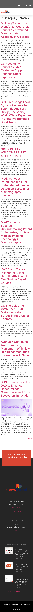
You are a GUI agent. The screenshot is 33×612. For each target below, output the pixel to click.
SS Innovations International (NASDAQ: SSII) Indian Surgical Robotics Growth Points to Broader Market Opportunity (22, 582)
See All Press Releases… (13, 591)
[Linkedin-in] (17, 609)
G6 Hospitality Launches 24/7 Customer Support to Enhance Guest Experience (15, 70)
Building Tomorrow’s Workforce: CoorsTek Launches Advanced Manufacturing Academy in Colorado (15, 30)
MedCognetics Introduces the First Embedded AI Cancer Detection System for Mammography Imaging (15, 187)
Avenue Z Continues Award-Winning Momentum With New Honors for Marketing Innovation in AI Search (16, 348)
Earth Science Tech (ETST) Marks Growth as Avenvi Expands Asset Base (21, 567)
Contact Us (16, 531)
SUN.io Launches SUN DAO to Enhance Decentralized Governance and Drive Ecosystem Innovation (16, 388)
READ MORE (19, 558)
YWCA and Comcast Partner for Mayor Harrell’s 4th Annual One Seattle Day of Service (14, 276)
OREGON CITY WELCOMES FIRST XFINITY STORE (13, 152)
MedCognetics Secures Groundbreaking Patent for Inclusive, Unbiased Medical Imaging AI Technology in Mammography (16, 232)
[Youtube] (19, 609)
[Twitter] (15, 609)
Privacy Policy (16, 508)
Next (29, 438)
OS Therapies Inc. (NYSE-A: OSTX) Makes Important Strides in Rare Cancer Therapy (16, 312)
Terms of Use (16, 512)
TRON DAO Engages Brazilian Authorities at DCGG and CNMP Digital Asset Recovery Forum (21, 553)
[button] (30, 11)
